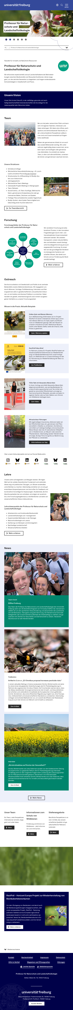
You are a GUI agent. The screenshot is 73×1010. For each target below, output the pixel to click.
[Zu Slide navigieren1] (10, 40)
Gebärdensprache (46, 967)
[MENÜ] (66, 5)
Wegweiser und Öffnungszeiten (38, 962)
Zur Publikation (36, 365)
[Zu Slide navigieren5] (26, 40)
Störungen (61, 962)
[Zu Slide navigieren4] (22, 40)
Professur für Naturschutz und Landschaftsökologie (17, 27)
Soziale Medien (36, 1004)
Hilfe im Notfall (14, 962)
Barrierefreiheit (27, 957)
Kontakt (11, 957)
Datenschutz (60, 957)
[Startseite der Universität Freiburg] (17, 5)
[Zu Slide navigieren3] (18, 40)
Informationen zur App (39, 442)
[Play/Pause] (6, 40)
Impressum (44, 957)
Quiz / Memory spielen (39, 333)
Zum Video (35, 402)
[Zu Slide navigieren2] (14, 40)
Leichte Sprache (29, 967)
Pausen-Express (30, 174)
